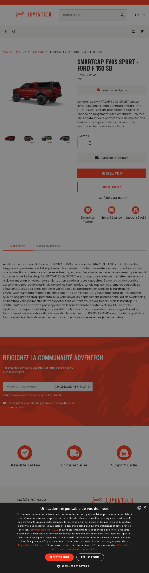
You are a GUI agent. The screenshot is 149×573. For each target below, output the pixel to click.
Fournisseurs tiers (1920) (44, 529)
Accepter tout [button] (59, 557)
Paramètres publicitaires (32, 545)
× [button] (144, 507)
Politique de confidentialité (82, 549)
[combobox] (139, 508)
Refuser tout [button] (90, 557)
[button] (74, 566)
